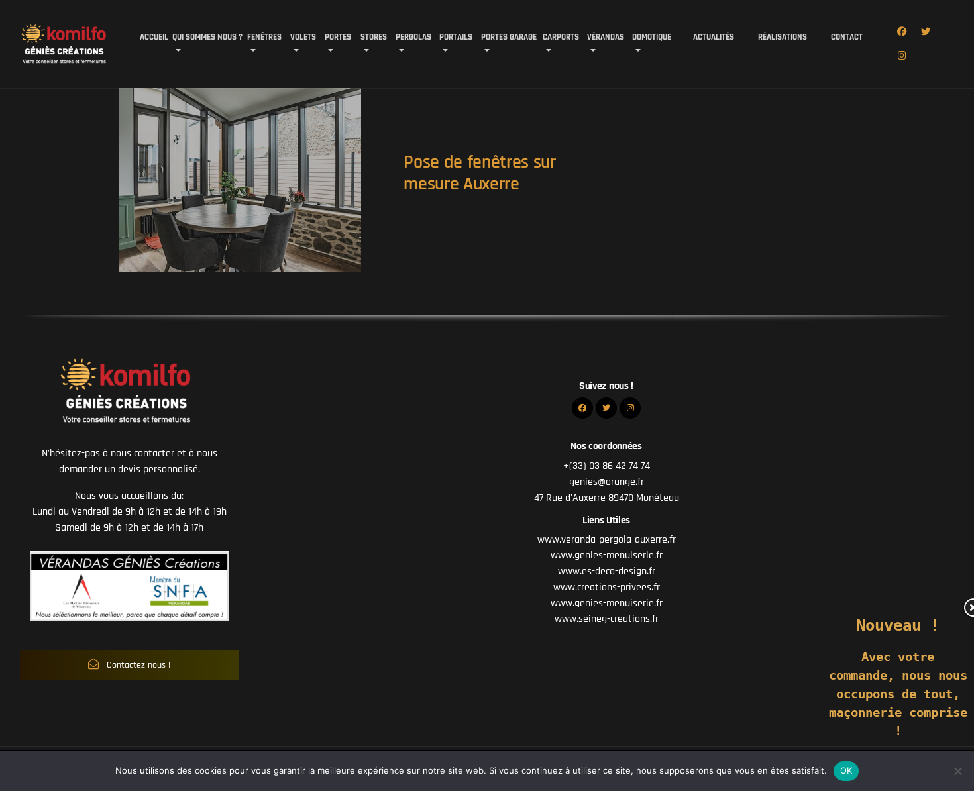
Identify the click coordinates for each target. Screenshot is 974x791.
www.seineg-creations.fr (607, 619)
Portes (338, 37)
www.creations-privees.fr (606, 587)
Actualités (709, 37)
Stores (373, 37)
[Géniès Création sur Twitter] (925, 32)
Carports (561, 37)
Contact (840, 37)
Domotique (651, 37)
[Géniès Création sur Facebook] (901, 32)
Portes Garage (509, 37)
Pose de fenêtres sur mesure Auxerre (480, 173)
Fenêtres (264, 37)
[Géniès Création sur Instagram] (901, 56)
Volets (303, 37)
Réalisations (778, 37)
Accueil (154, 37)
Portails (455, 37)
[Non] (957, 771)
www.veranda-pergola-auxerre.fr (606, 540)
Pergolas (413, 37)
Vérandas (605, 37)
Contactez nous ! (137, 665)
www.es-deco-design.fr (606, 571)
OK (846, 770)
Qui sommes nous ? (207, 37)
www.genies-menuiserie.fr (607, 555)
